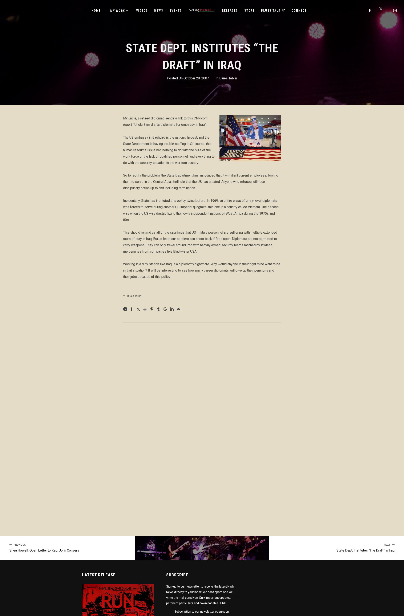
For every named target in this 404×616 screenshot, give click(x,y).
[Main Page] (202, 547)
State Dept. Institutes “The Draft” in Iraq (365, 547)
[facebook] (370, 10)
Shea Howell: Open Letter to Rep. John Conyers (44, 547)
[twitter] (382, 10)
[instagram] (395, 10)
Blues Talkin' (228, 78)
